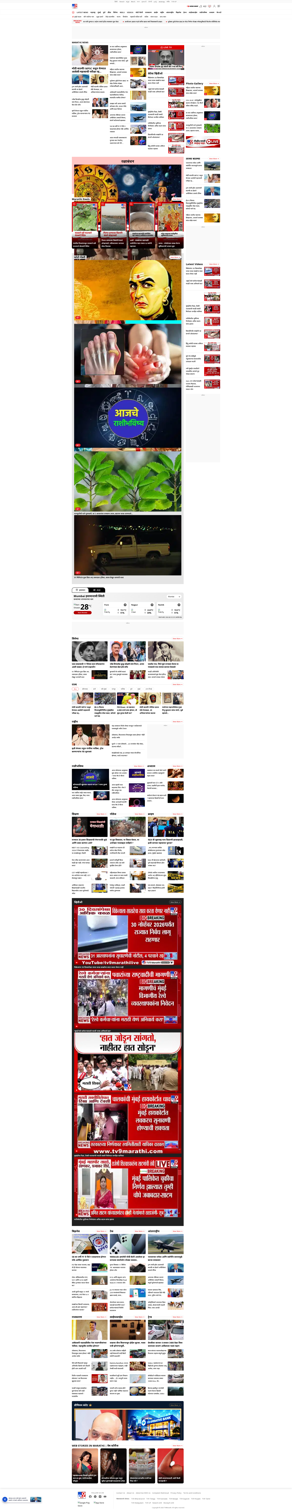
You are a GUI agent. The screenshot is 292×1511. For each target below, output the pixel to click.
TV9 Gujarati (184, 1499)
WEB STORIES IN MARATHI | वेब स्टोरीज (95, 1445)
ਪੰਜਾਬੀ (150, 2)
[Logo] (74, 6)
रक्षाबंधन (127, 161)
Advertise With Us (143, 1493)
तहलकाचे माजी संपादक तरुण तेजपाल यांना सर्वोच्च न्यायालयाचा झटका (111, 22)
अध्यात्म (211, 12)
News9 (122, 2)
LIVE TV (168, 47)
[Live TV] (208, 6)
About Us (130, 1493)
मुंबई (99, 12)
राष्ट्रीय (162, 12)
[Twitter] (95, 1496)
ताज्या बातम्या (193, 158)
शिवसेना (125, 17)
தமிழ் (155, 2)
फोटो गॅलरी (139, 12)
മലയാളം (162, 2)
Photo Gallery (194, 83)
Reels (122, 12)
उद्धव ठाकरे (99, 17)
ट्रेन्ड (150, 1317)
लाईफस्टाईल (193, 12)
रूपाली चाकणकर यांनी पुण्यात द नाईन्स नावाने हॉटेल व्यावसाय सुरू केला (210, 22)
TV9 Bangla (173, 1499)
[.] (203, 297)
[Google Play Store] (85, 1504)
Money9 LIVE (168, 1503)
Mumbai (89, 596)
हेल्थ (185, 12)
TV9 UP (148, 1503)
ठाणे (94, 689)
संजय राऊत (154, 17)
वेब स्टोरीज (220, 12)
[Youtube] (105, 1496)
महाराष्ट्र (92, 12)
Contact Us (120, 1493)
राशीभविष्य (203, 12)
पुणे (104, 12)
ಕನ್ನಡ (127, 2)
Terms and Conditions (192, 1493)
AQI (204, 6)
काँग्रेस (146, 17)
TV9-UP (174, 2)
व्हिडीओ (78, 902)
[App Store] (101, 1504)
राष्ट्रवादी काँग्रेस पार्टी (136, 17)
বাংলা (138, 2)
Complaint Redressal (160, 1493)
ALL (75, 689)
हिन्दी (116, 2)
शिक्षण (75, 814)
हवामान (82, 590)
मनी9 (168, 2)
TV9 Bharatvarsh (138, 1499)
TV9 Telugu (150, 1499)
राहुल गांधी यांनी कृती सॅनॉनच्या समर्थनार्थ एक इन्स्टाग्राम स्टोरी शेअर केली (160, 22)
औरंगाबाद (85, 689)
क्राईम (156, 12)
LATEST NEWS (82, 12)
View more (213, 83)
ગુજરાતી (143, 2)
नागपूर (114, 689)
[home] (73, 12)
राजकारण (148, 12)
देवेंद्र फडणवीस (110, 17)
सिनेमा (115, 12)
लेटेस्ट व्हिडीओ (155, 73)
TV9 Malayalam (137, 1503)
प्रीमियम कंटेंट (81, 1405)
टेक (111, 1231)
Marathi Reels (81, 199)
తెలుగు (133, 2)
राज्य (74, 684)
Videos (130, 12)
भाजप (118, 17)
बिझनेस (178, 12)
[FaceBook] (90, 1496)
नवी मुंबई (103, 689)
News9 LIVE (157, 1503)
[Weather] (201, 6)
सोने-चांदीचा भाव (89, 17)
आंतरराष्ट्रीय (170, 12)
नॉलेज (113, 814)
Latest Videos (194, 264)
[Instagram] (100, 1496)
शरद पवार (163, 17)
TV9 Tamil (206, 1499)
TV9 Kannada (162, 1499)
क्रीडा (109, 12)
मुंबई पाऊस (77, 17)
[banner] (203, 142)
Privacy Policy (176, 1493)
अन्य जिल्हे (149, 689)
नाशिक (123, 689)
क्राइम (151, 814)
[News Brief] (192, 6)
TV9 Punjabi (196, 1499)
